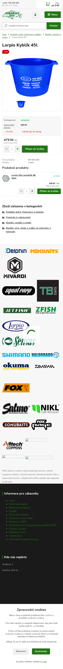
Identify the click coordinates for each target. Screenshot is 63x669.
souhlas (48, 615)
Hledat (54, 25)
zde (45, 661)
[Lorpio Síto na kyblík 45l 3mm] (6, 178)
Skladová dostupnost (19, 507)
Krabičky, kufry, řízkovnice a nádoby (25, 34)
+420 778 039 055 (10, 3)
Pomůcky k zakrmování (18, 217)
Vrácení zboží (15, 535)
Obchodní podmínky (19, 514)
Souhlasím (41, 651)
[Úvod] (14, 14)
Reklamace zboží (17, 532)
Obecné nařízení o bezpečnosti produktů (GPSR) (32, 525)
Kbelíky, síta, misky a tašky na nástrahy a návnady (28, 230)
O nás (12, 500)
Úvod (4, 34)
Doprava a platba (17, 528)
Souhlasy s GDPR (18, 521)
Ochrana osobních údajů (21, 518)
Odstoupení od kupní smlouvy (23, 539)
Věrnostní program (18, 504)
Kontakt (12, 511)
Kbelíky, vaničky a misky (18, 222)
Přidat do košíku (34, 149)
